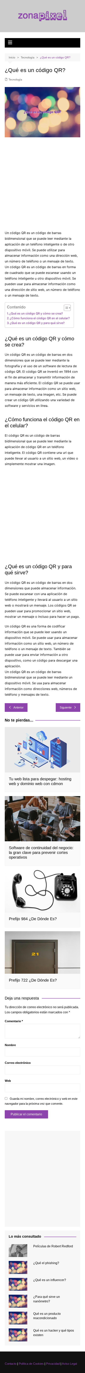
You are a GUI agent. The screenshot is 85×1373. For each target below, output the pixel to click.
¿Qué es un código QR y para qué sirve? (37, 323)
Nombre (10, 1045)
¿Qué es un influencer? (49, 1280)
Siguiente (66, 707)
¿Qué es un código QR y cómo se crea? (36, 313)
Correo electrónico (18, 1062)
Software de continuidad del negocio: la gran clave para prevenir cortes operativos (41, 852)
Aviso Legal (69, 1363)
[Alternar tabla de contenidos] (65, 307)
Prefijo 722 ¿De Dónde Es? (33, 980)
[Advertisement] (42, 183)
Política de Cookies (31, 1363)
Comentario (14, 1021)
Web (8, 1080)
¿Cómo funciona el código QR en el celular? (40, 318)
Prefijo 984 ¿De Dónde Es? (33, 919)
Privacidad (53, 1363)
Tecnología (15, 79)
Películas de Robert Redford (53, 1246)
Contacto (10, 1363)
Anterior (18, 707)
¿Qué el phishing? (46, 1263)
